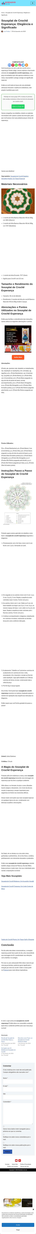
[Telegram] (23, 65)
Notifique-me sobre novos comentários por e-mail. (17, 1138)
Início (2, 12)
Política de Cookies (12, 1166)
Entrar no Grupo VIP (18, 106)
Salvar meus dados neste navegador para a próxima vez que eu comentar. (16, 1130)
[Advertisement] (18, 45)
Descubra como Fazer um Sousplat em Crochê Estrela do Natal (25, 1039)
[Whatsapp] (16, 65)
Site (4, 1094)
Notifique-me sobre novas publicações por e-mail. (17, 1146)
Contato (7, 1164)
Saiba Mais (18, 357)
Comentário (7, 1101)
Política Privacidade (25, 1164)
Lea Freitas (7, 31)
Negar (18, 1230)
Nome (5, 1078)
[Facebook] (9, 65)
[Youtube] (16, 1160)
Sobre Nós (15, 1164)
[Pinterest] (12, 65)
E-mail (5, 1086)
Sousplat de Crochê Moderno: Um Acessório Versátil (17, 881)
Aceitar (18, 1225)
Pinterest (6, 970)
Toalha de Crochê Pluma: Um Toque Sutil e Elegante (17, 939)
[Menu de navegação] (33, 3)
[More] (26, 65)
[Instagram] (19, 65)
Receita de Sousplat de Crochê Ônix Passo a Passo (7, 1039)
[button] (33, 1209)
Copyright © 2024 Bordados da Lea (18, 1170)
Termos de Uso (24, 1166)
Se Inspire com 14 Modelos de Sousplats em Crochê (8, 1049)
